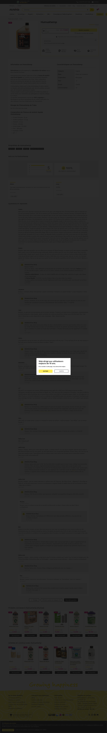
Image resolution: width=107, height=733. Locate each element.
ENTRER (45, 371)
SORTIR (61, 371)
